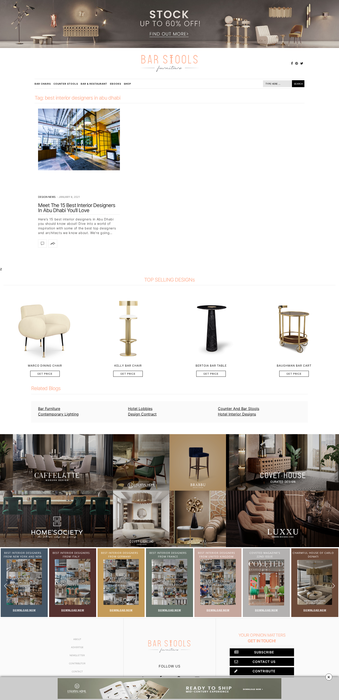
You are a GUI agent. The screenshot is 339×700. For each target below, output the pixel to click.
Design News (47, 197)
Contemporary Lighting (58, 414)
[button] (333, 586)
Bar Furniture (49, 408)
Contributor (77, 663)
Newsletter (77, 655)
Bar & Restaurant (94, 83)
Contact (77, 671)
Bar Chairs (43, 83)
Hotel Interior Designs (237, 414)
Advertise (77, 647)
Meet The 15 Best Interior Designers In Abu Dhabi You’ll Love (76, 207)
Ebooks (115, 83)
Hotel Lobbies (140, 408)
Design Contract (142, 414)
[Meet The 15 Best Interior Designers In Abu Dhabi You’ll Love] (79, 140)
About (77, 639)
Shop (127, 83)
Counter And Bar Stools (238, 408)
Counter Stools (66, 83)
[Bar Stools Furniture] (169, 63)
